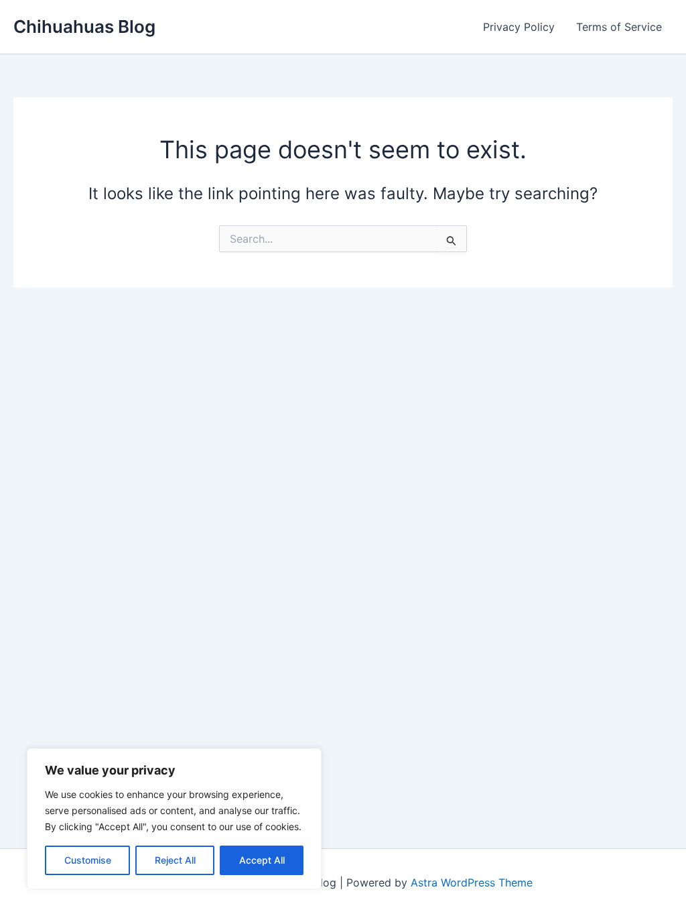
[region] (174, 818)
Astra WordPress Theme (472, 882)
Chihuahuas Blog (84, 26)
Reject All (175, 860)
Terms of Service (619, 27)
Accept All (262, 860)
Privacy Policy (519, 27)
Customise (87, 860)
